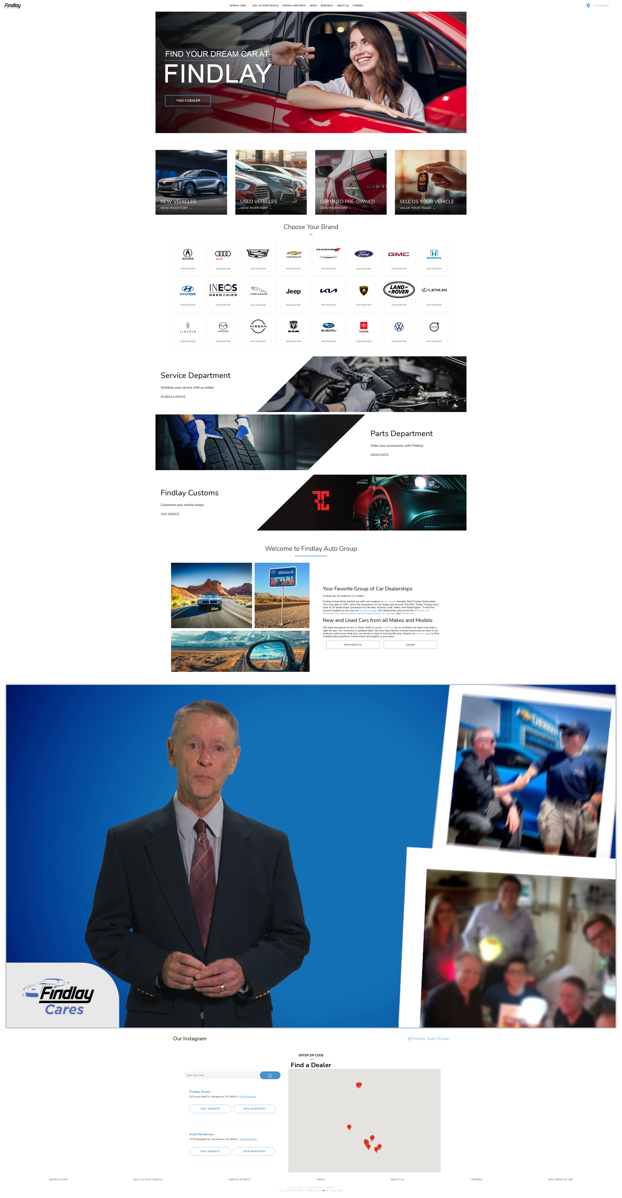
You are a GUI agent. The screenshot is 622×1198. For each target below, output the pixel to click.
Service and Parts (294, 5)
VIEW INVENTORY (188, 269)
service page (423, 633)
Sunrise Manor (365, 613)
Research (327, 5)
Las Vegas (389, 601)
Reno (378, 613)
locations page (368, 610)
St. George (388, 613)
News (313, 5)
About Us (343, 5)
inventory (387, 627)
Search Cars (238, 5)
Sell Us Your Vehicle (266, 5)
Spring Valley (347, 613)
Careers (358, 5)
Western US (421, 610)
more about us (353, 644)
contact (410, 644)
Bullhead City (331, 613)
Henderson (407, 613)
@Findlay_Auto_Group (428, 1038)
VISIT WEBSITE (210, 1109)
